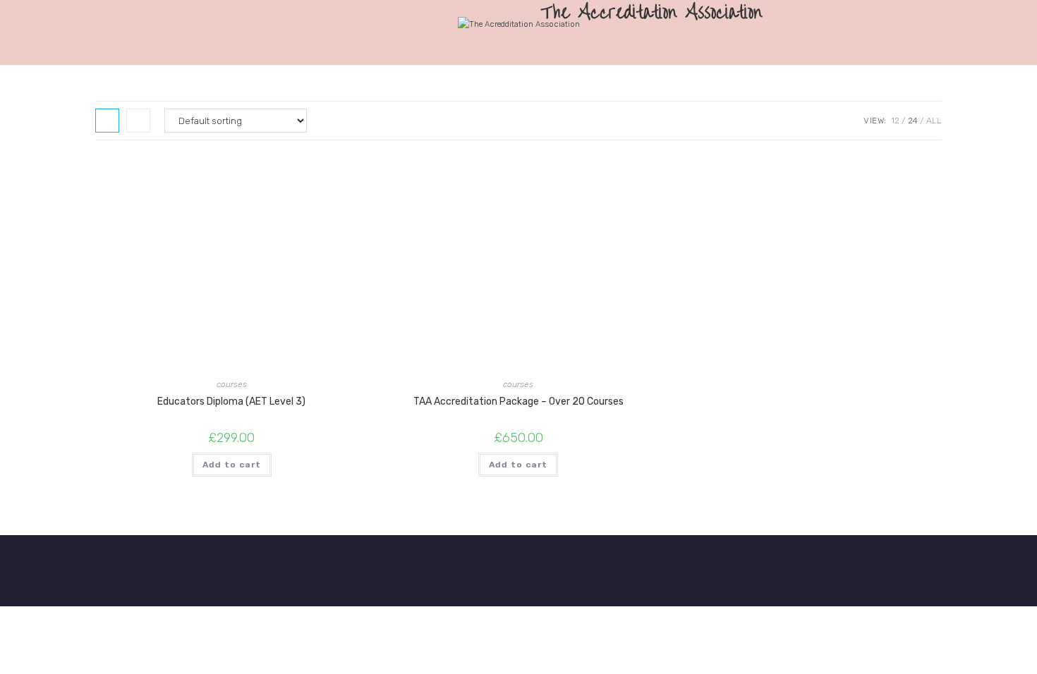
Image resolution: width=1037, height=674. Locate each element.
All (934, 120)
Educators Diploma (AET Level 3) (231, 402)
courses (232, 384)
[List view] (138, 121)
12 (895, 120)
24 (913, 120)
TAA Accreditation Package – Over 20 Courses (518, 402)
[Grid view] (107, 121)
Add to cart (231, 465)
